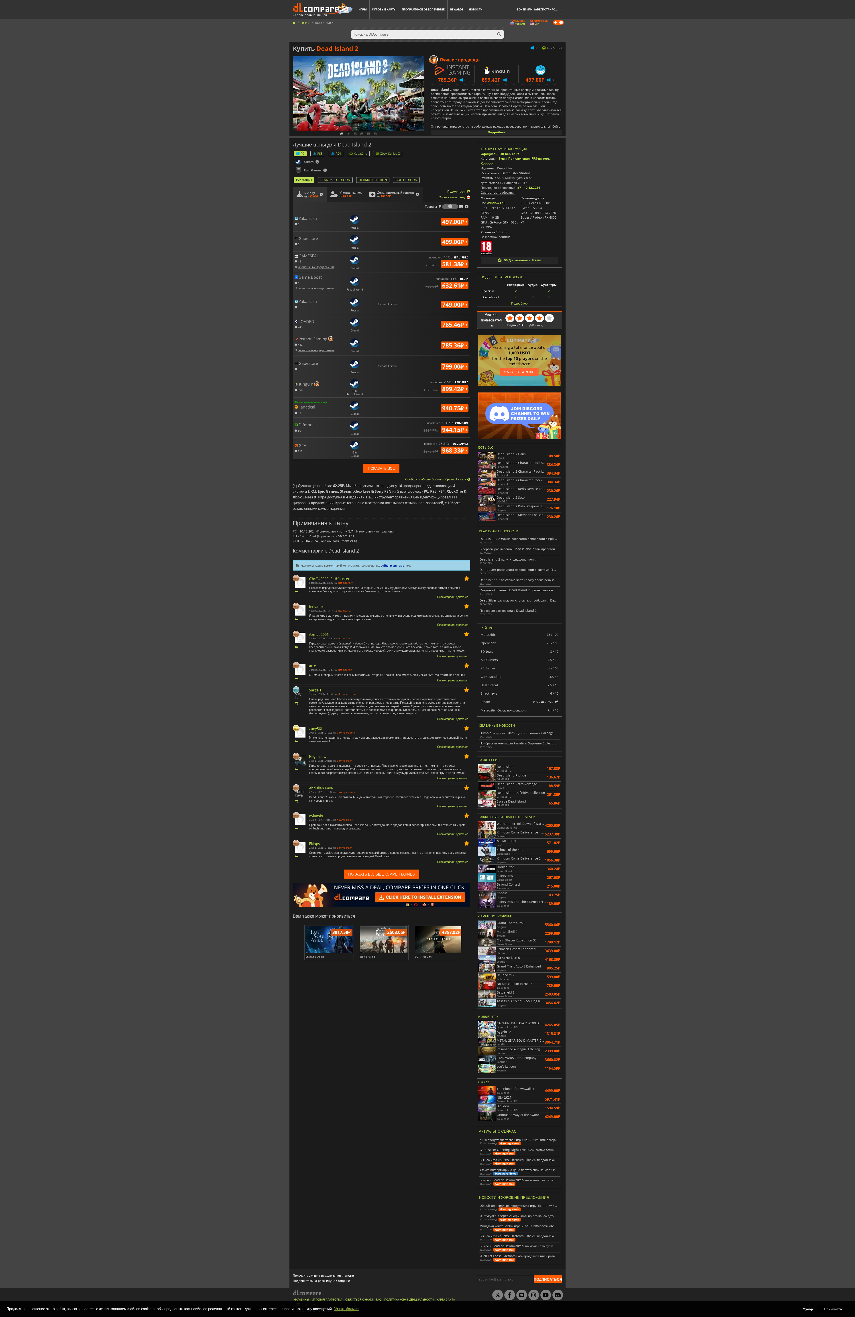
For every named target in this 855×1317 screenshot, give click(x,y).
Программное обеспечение (423, 9)
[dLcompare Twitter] (496, 1295)
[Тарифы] (450, 206)
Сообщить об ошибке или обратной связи (436, 479)
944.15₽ (453, 429)
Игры (363, 9)
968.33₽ (453, 450)
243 (300, 327)
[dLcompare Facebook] (508, 1295)
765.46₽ (453, 324)
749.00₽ (453, 304)
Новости (475, 9)
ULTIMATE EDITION (373, 180)
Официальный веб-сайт (500, 154)
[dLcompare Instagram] (532, 1295)
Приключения (519, 158)
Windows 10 (496, 203)
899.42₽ (453, 389)
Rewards (456, 9)
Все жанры (304, 180)
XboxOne (360, 153)
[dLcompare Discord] (556, 1295)
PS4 (338, 153)
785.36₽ (453, 345)
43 (299, 261)
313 (300, 451)
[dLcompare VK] (520, 1295)
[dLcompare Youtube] (544, 1295)
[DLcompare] (307, 1292)
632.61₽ (453, 285)
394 (300, 389)
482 (300, 344)
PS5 (320, 153)
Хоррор (487, 163)
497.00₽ (453, 222)
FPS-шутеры (541, 158)
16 (299, 412)
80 (299, 430)
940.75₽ (453, 408)
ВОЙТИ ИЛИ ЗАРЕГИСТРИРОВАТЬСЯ (541, 9)
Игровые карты (384, 9)
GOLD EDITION (406, 180)
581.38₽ (453, 264)
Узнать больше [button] (346, 1309)
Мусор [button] (808, 1309)
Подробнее (496, 132)
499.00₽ (453, 242)
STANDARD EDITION (335, 180)
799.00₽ (453, 366)
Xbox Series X (390, 153)
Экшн (502, 158)
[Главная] (294, 22)
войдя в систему (392, 565)
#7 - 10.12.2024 (528, 187)
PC (302, 153)
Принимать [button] (833, 1309)
